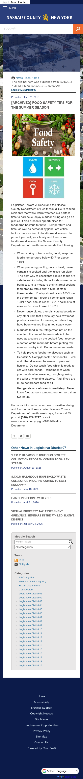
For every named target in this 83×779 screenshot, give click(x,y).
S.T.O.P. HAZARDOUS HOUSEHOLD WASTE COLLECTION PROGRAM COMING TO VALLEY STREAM (40, 459)
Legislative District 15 (30, 649)
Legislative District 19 (30, 665)
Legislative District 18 (30, 661)
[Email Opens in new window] (28, 436)
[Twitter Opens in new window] (21, 436)
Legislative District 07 (30, 617)
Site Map (41, 736)
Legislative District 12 (30, 637)
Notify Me (24, 564)
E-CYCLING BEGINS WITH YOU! (31, 498)
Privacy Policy (41, 731)
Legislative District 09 (30, 625)
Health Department (29, 585)
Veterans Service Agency (32, 581)
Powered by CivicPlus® (41, 748)
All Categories (26, 577)
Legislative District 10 (30, 629)
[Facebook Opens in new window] (14, 436)
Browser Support (41, 707)
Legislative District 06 (30, 613)
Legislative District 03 (30, 601)
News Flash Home (27, 77)
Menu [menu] (12, 7)
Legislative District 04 (30, 605)
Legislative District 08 (30, 621)
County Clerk (26, 589)
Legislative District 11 (30, 633)
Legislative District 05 (30, 609)
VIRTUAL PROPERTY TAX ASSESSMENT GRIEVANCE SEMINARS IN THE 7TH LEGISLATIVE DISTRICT (43, 515)
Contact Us (41, 742)
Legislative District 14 (30, 645)
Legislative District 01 (30, 593)
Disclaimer (41, 719)
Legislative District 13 (30, 641)
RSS (21, 560)
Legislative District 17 (30, 657)
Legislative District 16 (30, 653)
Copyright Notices (41, 713)
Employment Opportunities (41, 725)
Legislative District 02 (30, 597)
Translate (71, 776)
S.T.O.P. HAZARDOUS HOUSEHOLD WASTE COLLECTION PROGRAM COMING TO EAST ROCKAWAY (38, 480)
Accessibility (41, 702)
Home (41, 696)
